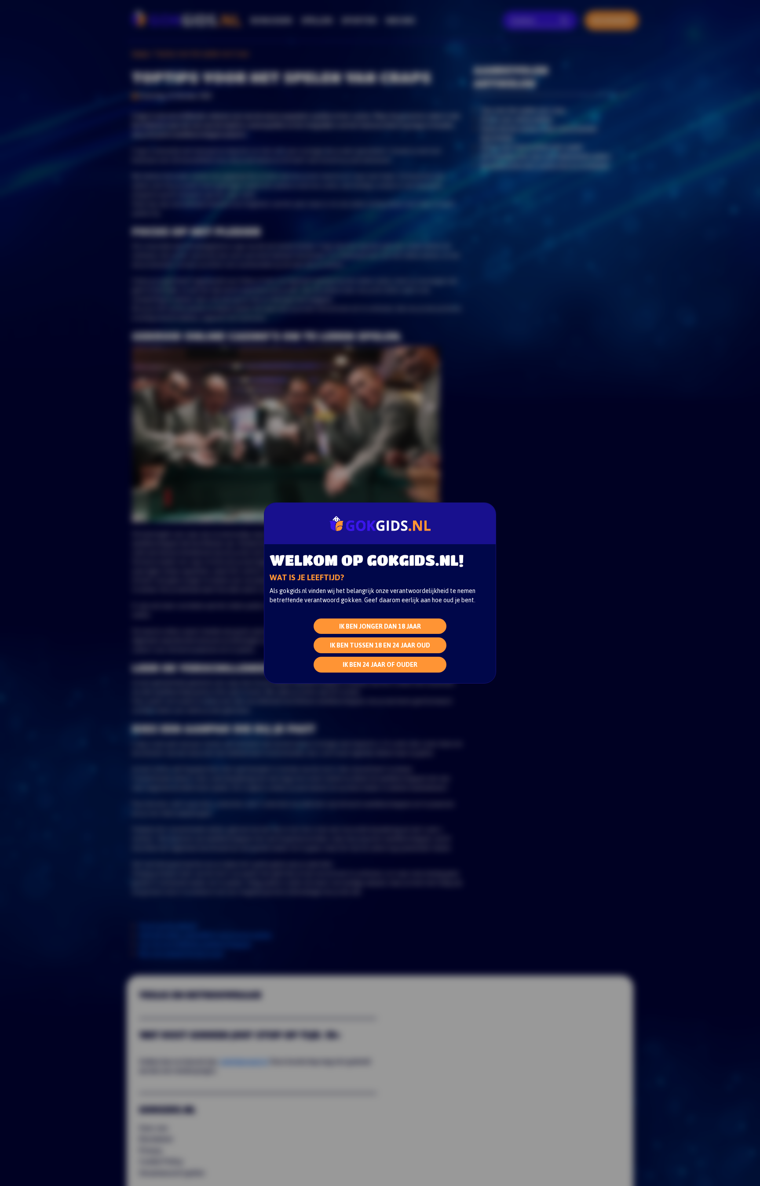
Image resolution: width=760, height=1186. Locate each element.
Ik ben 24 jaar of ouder (380, 664)
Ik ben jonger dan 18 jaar (380, 626)
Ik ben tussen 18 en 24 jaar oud (380, 645)
